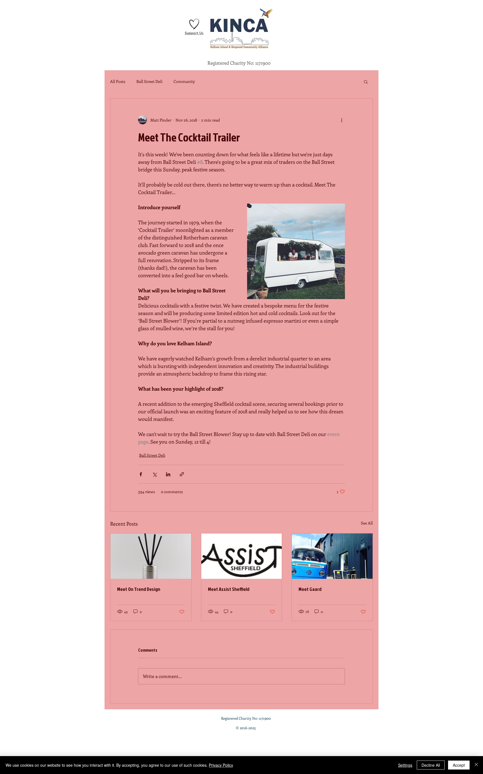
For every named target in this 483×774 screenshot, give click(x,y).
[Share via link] (181, 474)
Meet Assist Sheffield (228, 589)
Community (184, 81)
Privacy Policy (221, 765)
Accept (459, 765)
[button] (365, 81)
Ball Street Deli (149, 81)
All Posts (117, 81)
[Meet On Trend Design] (150, 556)
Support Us (194, 33)
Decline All (431, 765)
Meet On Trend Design (138, 589)
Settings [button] (405, 765)
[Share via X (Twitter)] (154, 474)
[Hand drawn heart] (194, 24)
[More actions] (341, 119)
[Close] (476, 765)
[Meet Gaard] (332, 556)
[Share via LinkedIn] (168, 474)
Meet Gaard (310, 589)
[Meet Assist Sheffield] (241, 556)
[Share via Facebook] (140, 474)
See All (367, 523)
